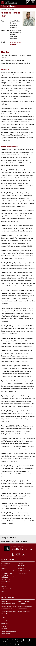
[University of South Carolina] (18, 548)
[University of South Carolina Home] (8, 2)
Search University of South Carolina (28, 2)
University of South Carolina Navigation (33, 2)
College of (9, 6)
